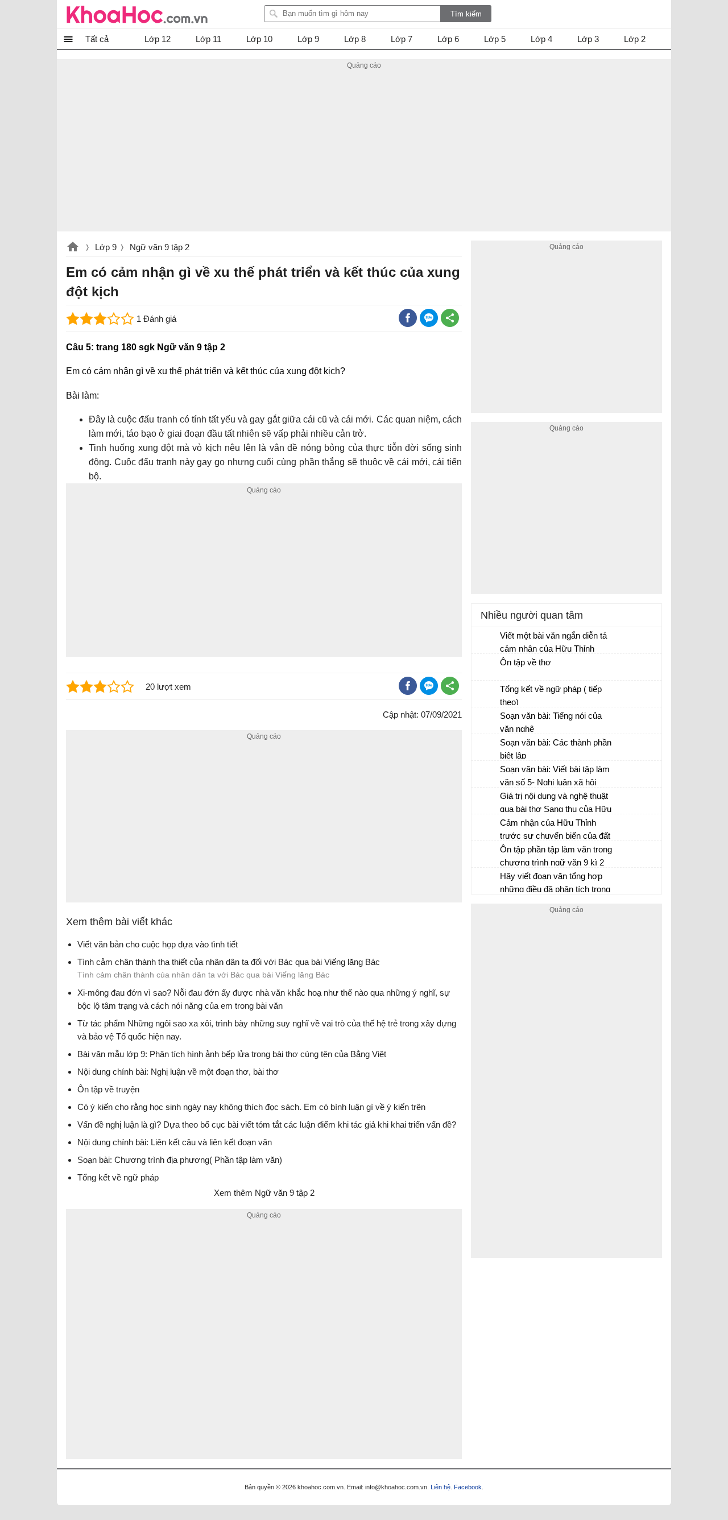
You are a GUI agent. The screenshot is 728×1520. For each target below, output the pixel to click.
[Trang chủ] (137, 14)
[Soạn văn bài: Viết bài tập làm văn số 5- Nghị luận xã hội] (486, 774)
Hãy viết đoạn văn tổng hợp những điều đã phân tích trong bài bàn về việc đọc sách (555, 884)
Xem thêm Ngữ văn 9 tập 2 (264, 1193)
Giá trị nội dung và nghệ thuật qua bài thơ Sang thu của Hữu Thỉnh (555, 804)
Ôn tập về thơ (525, 662)
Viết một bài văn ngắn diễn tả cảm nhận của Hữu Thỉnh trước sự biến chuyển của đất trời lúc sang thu (555, 643)
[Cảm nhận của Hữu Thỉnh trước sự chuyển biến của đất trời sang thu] (486, 828)
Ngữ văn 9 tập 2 (159, 247)
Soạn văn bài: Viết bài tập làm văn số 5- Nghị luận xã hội (555, 775)
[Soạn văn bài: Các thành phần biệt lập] (486, 748)
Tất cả (97, 39)
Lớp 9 (106, 247)
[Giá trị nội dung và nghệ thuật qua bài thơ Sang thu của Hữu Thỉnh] (486, 801)
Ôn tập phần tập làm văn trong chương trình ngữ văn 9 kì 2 (556, 855)
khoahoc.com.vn (73, 248)
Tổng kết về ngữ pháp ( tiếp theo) (551, 695)
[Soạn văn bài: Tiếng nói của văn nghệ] (486, 721)
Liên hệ (440, 1487)
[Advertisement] (364, 151)
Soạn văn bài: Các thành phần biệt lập (555, 749)
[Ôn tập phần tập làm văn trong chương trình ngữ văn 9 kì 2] (486, 855)
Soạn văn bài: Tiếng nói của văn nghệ (551, 722)
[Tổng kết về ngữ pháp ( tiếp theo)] (486, 694)
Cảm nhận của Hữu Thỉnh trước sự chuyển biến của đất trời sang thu (555, 830)
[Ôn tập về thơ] (486, 667)
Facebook (468, 1487)
